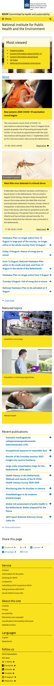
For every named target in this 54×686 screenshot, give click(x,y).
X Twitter (16, 661)
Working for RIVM (9, 577)
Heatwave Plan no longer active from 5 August (25, 275)
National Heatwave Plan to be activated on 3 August (24, 289)
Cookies (5, 606)
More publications (12, 527)
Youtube (16, 673)
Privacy (5, 609)
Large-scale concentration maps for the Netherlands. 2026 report (25, 468)
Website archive (9, 625)
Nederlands (7, 641)
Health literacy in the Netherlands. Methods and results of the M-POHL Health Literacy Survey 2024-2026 (24, 479)
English (5, 637)
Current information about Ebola (24, 57)
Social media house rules (12, 593)
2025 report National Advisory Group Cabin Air (24, 519)
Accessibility (7, 613)
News (5, 77)
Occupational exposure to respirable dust (26, 450)
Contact (5, 570)
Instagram (17, 677)
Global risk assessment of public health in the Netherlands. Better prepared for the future (27, 507)
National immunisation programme (25, 63)
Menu (8, 18)
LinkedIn (16, 669)
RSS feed (6, 658)
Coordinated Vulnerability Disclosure (17, 621)
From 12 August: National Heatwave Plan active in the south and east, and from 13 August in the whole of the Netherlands (22, 265)
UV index (14, 60)
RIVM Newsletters (9, 654)
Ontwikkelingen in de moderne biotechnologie (21, 496)
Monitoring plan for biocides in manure (25, 488)
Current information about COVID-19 (26, 53)
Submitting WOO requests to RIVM (16, 585)
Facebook (17, 665)
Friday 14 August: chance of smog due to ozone (22, 253)
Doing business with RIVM (13, 589)
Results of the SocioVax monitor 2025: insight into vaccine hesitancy (25, 458)
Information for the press (12, 574)
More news (9, 300)
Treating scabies (17, 50)
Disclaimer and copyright (12, 617)
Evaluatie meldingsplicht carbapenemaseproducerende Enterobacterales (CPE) (20, 441)
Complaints (7, 581)
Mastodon (16, 680)
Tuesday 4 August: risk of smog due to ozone (24, 281)
